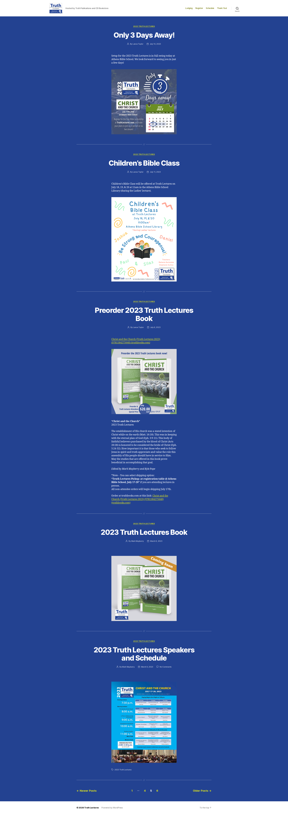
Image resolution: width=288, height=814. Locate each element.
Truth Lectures (91, 807)
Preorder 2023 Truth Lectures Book (144, 314)
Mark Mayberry (137, 541)
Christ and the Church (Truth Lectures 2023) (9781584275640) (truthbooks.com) (139, 499)
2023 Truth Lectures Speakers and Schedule (144, 653)
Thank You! (222, 8)
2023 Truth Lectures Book (144, 532)
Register (199, 8)
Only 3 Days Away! (144, 35)
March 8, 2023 (156, 541)
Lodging (189, 8)
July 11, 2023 (155, 172)
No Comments (165, 667)
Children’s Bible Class (144, 163)
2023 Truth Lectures (144, 26)
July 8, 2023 (155, 327)
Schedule (210, 8)
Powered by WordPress (112, 807)
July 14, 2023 (155, 44)
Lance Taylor (138, 44)
